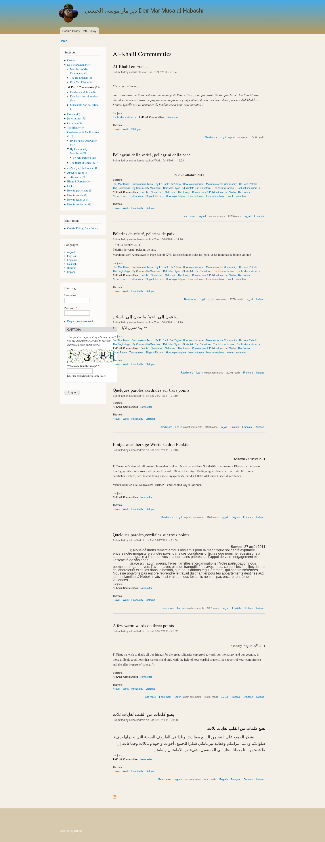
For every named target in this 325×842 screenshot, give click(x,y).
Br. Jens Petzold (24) (84, 157)
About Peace (120, 196)
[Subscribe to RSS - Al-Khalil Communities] (114, 796)
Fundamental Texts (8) (83, 92)
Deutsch (71, 264)
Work (126, 129)
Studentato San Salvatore (196, 188)
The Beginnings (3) (81, 78)
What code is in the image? (83, 366)
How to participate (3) (79, 190)
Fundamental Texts (142, 184)
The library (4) (75, 127)
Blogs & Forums (154, 196)
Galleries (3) (74, 123)
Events (144, 192)
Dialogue (136, 129)
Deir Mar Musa (121, 184)
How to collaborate (193, 184)
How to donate (196, 196)
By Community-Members (146, 188)
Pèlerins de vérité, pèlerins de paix (144, 234)
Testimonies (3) (76, 177)
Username (71, 295)
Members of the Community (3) (79, 71)
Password (70, 308)
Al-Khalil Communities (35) (83, 87)
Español (71, 272)
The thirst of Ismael (223, 188)
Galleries (170, 192)
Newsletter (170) (76, 118)
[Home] (69, 13)
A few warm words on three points (143, 625)
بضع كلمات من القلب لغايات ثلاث (143, 714)
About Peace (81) (77, 172)
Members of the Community (221, 184)
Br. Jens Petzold (248, 184)
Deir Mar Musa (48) (78, 64)
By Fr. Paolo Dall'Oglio (168, 184)
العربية (71, 252)
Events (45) (73, 114)
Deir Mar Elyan (171, 188)
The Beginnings (121, 188)
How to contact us (236, 196)
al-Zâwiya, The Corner (238, 192)
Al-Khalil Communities (151, 117)
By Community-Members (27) (79, 151)
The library (184, 192)
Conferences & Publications (207, 192)
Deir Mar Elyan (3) (81, 82)
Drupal (78, 831)
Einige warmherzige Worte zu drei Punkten (152, 444)
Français (72, 260)
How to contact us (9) (79, 204)
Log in (223, 137)
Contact (71, 60)
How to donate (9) (77, 195)
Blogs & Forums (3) (78, 181)
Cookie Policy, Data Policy (79, 31)
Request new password (80, 321)
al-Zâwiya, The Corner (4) (82, 168)
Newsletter (172, 117)
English (71, 256)
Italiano (71, 268)
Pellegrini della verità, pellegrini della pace (152, 155)
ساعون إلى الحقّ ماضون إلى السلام (146, 317)
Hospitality (137, 208)
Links (70, 186)
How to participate (176, 196)
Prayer (116, 129)
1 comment (165, 696)
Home (63, 41)
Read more (211, 137)
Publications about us (124, 117)
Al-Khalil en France (131, 66)
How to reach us (215, 196)
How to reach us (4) (78, 199)
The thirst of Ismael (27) (84, 163)
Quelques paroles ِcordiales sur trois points (151, 390)
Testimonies (136, 196)
